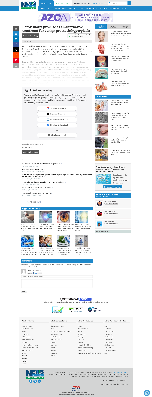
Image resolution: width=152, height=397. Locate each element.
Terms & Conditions (84, 345)
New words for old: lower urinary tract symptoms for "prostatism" (41, 164)
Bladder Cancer (109, 211)
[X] (16, 49)
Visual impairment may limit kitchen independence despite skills (120, 140)
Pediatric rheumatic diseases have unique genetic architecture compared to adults (46, 251)
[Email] (16, 65)
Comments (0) (27, 147)
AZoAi (106, 353)
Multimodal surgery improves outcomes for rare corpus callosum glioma (83, 227)
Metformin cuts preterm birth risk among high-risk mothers (120, 127)
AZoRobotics (109, 337)
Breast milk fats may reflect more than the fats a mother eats (121, 152)
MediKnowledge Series (30, 345)
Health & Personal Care (30, 348)
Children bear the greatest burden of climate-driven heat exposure (120, 103)
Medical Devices (27, 350)
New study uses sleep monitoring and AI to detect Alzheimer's (46, 226)
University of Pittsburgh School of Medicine (42, 54)
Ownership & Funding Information (89, 353)
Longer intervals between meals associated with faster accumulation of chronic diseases (121, 35)
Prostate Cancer (110, 201)
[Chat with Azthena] (147, 393)
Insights (25, 342)
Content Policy (82, 350)
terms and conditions (120, 372)
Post (24, 291)
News (24, 331)
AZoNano (108, 329)
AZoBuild (108, 348)
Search (80, 331)
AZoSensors (109, 340)
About (80, 326)
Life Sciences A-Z (56, 334)
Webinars (54, 345)
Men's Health (109, 222)
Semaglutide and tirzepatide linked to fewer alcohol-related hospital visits (64, 251)
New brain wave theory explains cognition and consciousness (119, 71)
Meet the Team (83, 329)
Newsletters (82, 334)
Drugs (24, 353)
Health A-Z (25, 334)
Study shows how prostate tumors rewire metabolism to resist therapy (120, 59)
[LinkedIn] (16, 39)
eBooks (24, 356)
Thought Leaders (28, 340)
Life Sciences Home (63, 3)
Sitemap (80, 337)
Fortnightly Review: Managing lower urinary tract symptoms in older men (43, 182)
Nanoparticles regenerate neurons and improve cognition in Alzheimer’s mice (120, 116)
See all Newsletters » (103, 231)
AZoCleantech (109, 331)
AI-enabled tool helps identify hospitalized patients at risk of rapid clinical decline (83, 251)
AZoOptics (108, 334)
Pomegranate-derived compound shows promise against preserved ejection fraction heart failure (120, 47)
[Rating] (16, 33)
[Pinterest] (16, 60)
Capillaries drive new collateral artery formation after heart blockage (120, 83)
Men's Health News (36, 144)
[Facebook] (16, 44)
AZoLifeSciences (110, 350)
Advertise (81, 340)
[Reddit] (16, 55)
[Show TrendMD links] (91, 201)
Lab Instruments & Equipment (61, 331)
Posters (24, 358)
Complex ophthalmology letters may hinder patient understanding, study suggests (65, 227)
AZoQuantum (109, 345)
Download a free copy (112, 187)
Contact (80, 342)
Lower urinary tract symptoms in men (33, 169)
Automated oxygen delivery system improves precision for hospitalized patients (29, 251)
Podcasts (25, 361)
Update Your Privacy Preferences (116, 380)
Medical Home (46, 3)
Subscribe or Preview (111, 204)
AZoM (106, 326)
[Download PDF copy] (16, 28)
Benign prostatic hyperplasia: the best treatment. (36, 193)
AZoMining (108, 342)
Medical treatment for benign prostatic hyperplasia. (37, 187)
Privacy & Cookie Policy (85, 348)
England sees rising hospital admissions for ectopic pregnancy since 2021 (29, 227)
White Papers (26, 337)
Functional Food (27, 329)
